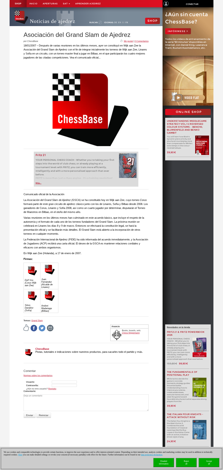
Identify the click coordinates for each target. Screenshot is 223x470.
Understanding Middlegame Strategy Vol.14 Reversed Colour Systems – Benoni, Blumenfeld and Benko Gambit (187, 127)
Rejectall (186, 462)
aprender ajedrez (88, 3)
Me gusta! (128, 41)
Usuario (30, 382)
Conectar (192, 4)
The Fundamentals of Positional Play (182, 373)
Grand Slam (37, 320)
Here (20, 454)
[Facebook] (34, 328)
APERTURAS (50, 3)
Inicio (33, 3)
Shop (18, 3)
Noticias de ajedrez (52, 21)
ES (123, 22)
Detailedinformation (163, 462)
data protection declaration (151, 454)
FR (126, 22)
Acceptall (209, 462)
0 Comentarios (142, 41)
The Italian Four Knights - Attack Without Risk (185, 416)
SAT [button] (65, 3)
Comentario (29, 391)
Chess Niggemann (131, 333)
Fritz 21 (41, 155)
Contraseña (32, 385)
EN (119, 22)
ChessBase (42, 348)
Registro (52, 389)
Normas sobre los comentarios (38, 375)
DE (115, 22)
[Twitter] (42, 328)
